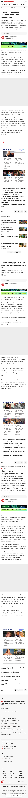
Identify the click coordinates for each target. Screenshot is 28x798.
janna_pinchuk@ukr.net (6, 728)
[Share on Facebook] (7, 795)
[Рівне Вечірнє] (10, 1)
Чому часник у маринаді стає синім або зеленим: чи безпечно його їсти (9, 236)
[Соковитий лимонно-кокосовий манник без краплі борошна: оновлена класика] (23, 245)
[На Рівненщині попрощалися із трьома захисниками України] (23, 222)
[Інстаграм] (24, 782)
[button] (2, 1)
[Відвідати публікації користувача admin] (2, 37)
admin (6, 36)
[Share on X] (10, 795)
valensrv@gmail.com (6, 721)
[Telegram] (26, 782)
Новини (4, 9)
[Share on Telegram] (17, 795)
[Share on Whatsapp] (14, 795)
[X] (20, 782)
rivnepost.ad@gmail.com (17, 729)
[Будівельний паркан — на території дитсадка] (23, 229)
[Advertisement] (14, 92)
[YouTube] (22, 782)
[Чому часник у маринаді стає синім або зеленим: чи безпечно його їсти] (23, 236)
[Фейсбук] (18, 782)
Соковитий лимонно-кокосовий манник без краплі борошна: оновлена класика (9, 245)
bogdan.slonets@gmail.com (7, 724)
